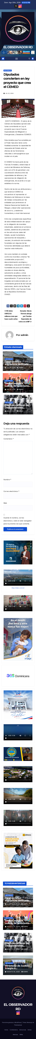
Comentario (9, 439)
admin (24, 335)
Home (6, 1030)
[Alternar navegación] (16, 58)
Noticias (15, 1034)
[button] (29, 59)
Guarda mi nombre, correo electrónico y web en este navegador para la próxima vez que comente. (18, 521)
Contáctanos (14, 1030)
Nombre (7, 480)
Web (5, 503)
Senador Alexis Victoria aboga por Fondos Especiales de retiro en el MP (25, 316)
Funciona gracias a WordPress (12, 1022)
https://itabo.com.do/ (18, 588)
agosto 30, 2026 (13, 904)
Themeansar (18, 1025)
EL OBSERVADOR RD (18, 47)
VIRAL (21, 1034)
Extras (30, 1030)
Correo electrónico (11, 491)
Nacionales (7, 70)
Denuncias (22, 1030)
